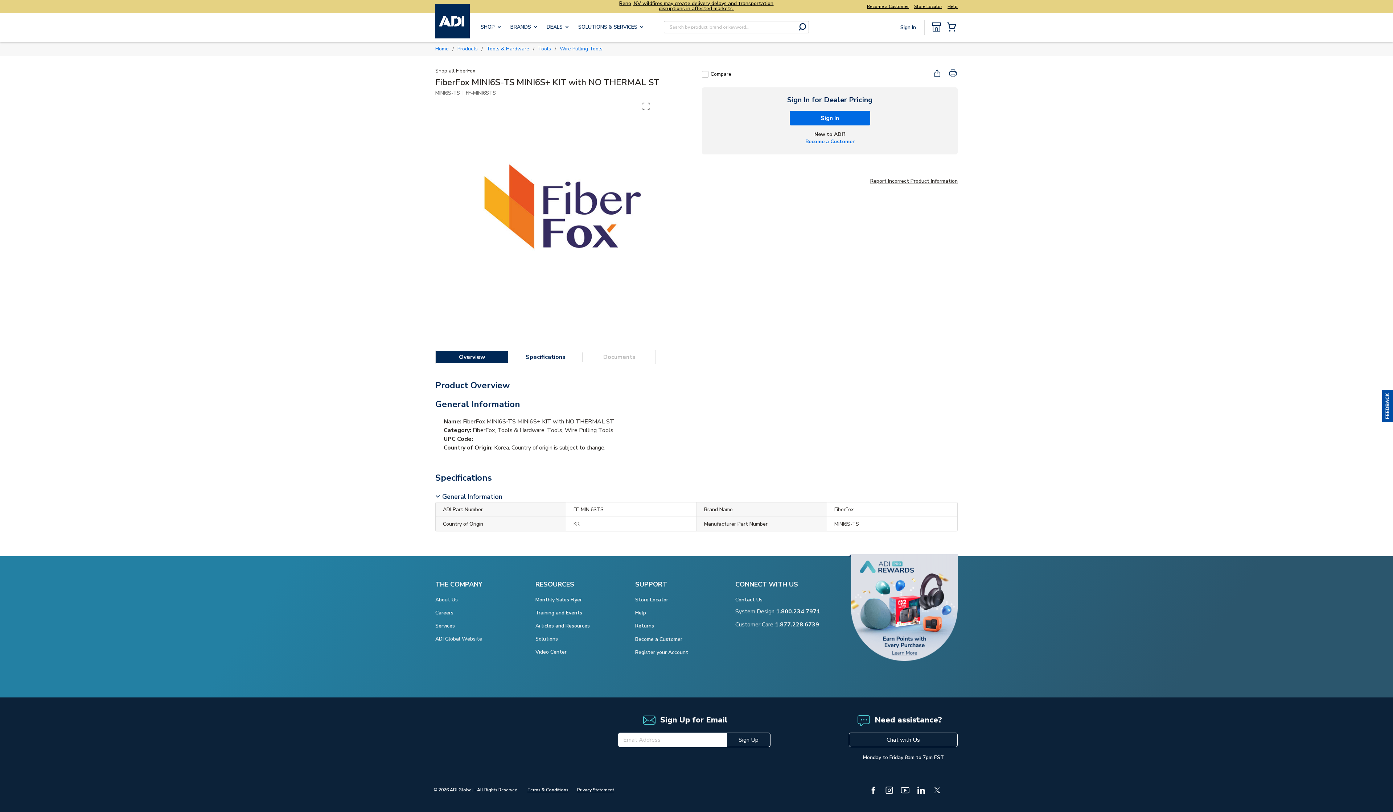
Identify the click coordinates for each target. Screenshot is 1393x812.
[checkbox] (705, 74)
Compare (721, 74)
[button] (1387, 406)
